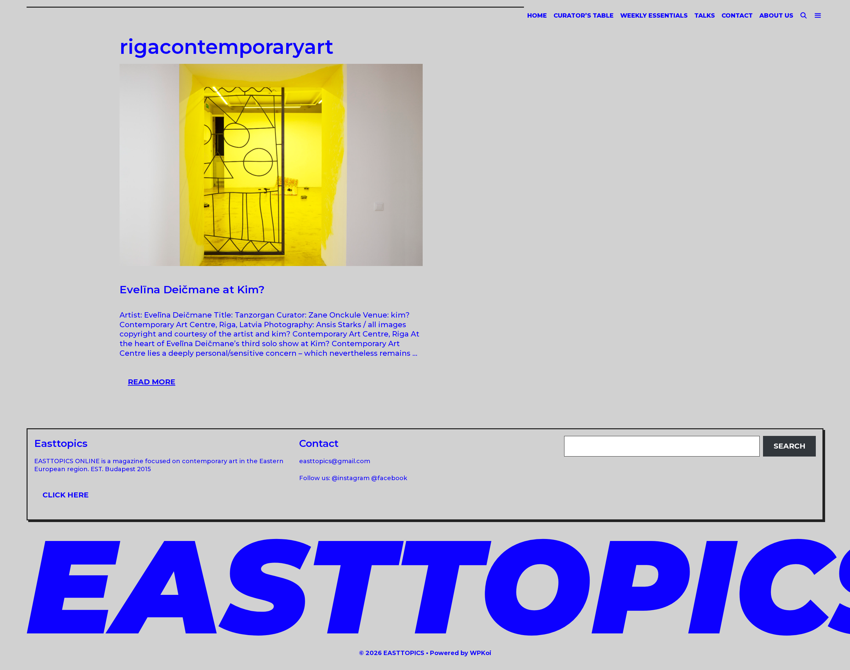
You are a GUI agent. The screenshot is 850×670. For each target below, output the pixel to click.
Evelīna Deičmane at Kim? (192, 289)
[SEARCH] (804, 16)
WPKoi (480, 653)
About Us (776, 15)
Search (790, 446)
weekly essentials (654, 15)
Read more (156, 384)
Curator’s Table (583, 15)
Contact (737, 15)
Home (537, 15)
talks (704, 15)
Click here (65, 494)
